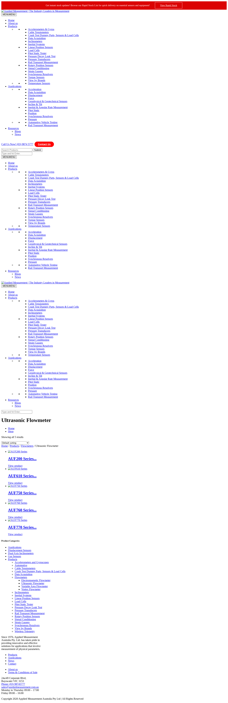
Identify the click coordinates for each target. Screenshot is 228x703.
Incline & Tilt (35, 104)
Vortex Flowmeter (30, 589)
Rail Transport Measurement (43, 62)
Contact (12, 663)
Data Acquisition (37, 38)
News (18, 134)
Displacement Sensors (19, 550)
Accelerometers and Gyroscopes (32, 562)
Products (12, 26)
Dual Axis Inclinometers (21, 553)
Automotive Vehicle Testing (42, 122)
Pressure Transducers (39, 59)
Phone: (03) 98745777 (13, 684)
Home (11, 20)
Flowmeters (27, 445)
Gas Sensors (14, 556)
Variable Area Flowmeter (34, 586)
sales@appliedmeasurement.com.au (20, 687)
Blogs (18, 131)
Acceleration (34, 89)
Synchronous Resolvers (40, 74)
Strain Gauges (35, 71)
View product (15, 465)
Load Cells (34, 50)
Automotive (21, 565)
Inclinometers (35, 41)
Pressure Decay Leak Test (41, 56)
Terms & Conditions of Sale (22, 672)
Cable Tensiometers (38, 32)
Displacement (35, 95)
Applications (14, 86)
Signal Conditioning (38, 68)
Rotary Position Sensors (40, 65)
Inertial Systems (36, 44)
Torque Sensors (36, 77)
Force (31, 98)
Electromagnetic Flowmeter (35, 580)
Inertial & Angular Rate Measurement (48, 107)
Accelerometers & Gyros (41, 29)
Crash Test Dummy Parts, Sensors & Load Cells (53, 35)
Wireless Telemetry (25, 631)
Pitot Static (33, 110)
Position (32, 113)
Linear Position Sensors (40, 47)
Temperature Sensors (39, 83)
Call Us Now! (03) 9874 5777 (17, 144)
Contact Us (44, 144)
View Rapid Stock (168, 5)
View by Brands (36, 80)
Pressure (32, 119)
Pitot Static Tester (37, 53)
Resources (13, 128)
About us (13, 23)
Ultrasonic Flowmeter (32, 583)
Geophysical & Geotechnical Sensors (47, 101)
